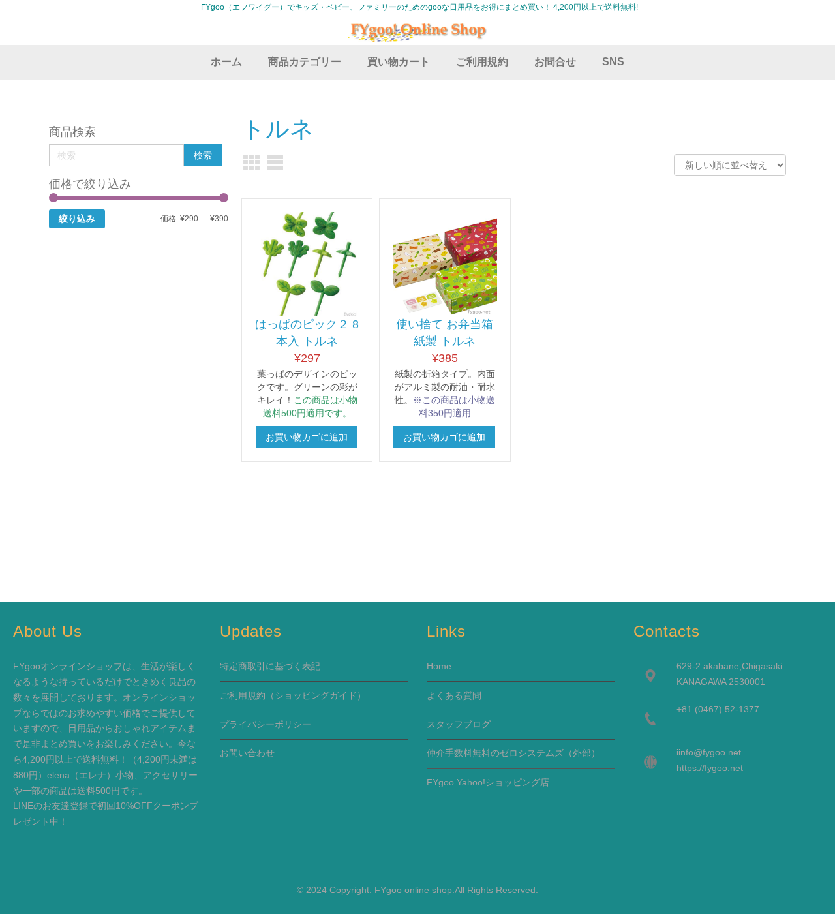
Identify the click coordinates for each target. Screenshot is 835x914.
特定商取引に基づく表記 (270, 666)
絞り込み (77, 218)
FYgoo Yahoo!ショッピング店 (488, 782)
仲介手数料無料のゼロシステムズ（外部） (513, 753)
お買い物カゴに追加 (307, 437)
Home (439, 666)
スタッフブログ (459, 724)
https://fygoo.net (709, 768)
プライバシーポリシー (265, 724)
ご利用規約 (243, 695)
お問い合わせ (247, 753)
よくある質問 (454, 695)
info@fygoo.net (709, 752)
